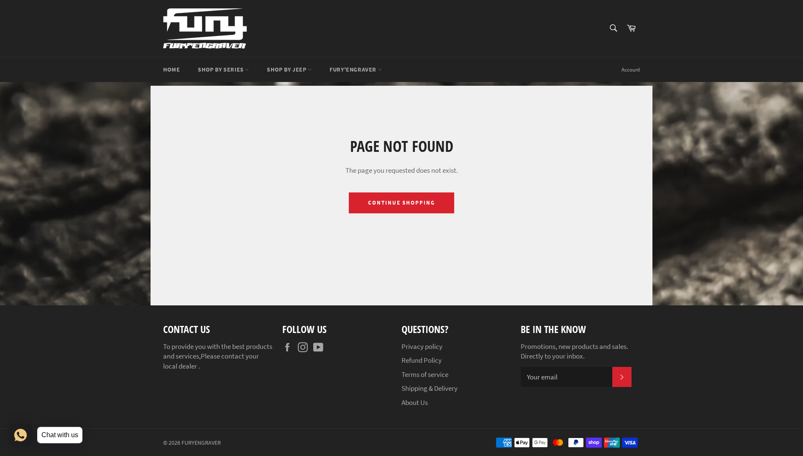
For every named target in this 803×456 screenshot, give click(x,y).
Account (630, 69)
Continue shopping (401, 202)
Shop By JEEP (287, 69)
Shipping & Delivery (430, 388)
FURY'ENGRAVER (354, 69)
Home (171, 69)
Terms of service (425, 374)
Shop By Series (221, 69)
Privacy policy (422, 346)
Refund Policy (422, 360)
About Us (415, 402)
